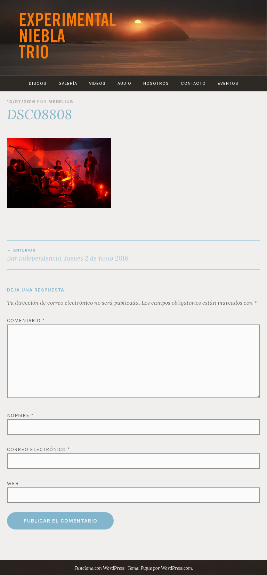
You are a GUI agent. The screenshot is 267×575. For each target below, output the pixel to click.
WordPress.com (176, 568)
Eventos (228, 83)
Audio (124, 83)
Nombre (20, 415)
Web (13, 483)
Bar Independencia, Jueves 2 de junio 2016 (67, 255)
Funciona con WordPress (99, 568)
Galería (67, 83)
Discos (38, 83)
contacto (193, 83)
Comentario (26, 320)
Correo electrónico (38, 449)
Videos (97, 83)
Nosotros (156, 83)
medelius (60, 101)
